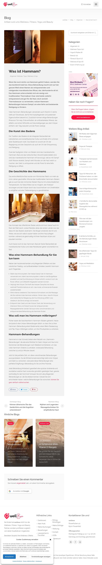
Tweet (25, 389)
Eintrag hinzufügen (56, 521)
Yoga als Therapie (85, 146)
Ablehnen (23, 557)
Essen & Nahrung (76, 65)
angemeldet (21, 483)
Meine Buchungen (44, 527)
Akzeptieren (9, 557)
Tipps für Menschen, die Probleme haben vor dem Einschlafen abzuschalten (88, 176)
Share (14, 389)
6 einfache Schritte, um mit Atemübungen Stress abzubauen (88, 238)
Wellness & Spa (32, 76)
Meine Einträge (57, 525)
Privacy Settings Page (29, 561)
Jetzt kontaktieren (83, 117)
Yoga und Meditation (86, 263)
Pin (35, 389)
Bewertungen (43, 530)
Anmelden (87, 4)
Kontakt (55, 532)
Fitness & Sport (75, 58)
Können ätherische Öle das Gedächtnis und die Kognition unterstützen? (22, 406)
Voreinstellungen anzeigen (40, 557)
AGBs (54, 535)
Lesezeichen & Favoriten (43, 534)
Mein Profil (41, 524)
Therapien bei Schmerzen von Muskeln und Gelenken (88, 161)
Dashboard (42, 520)
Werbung (55, 529)
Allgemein (13, 76)
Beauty (72, 55)
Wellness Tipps (22, 76)
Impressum (39, 561)
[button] (50, 540)
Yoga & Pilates (75, 52)
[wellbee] (10, 4)
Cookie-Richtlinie (17, 561)
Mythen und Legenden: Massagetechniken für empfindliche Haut (49, 406)
